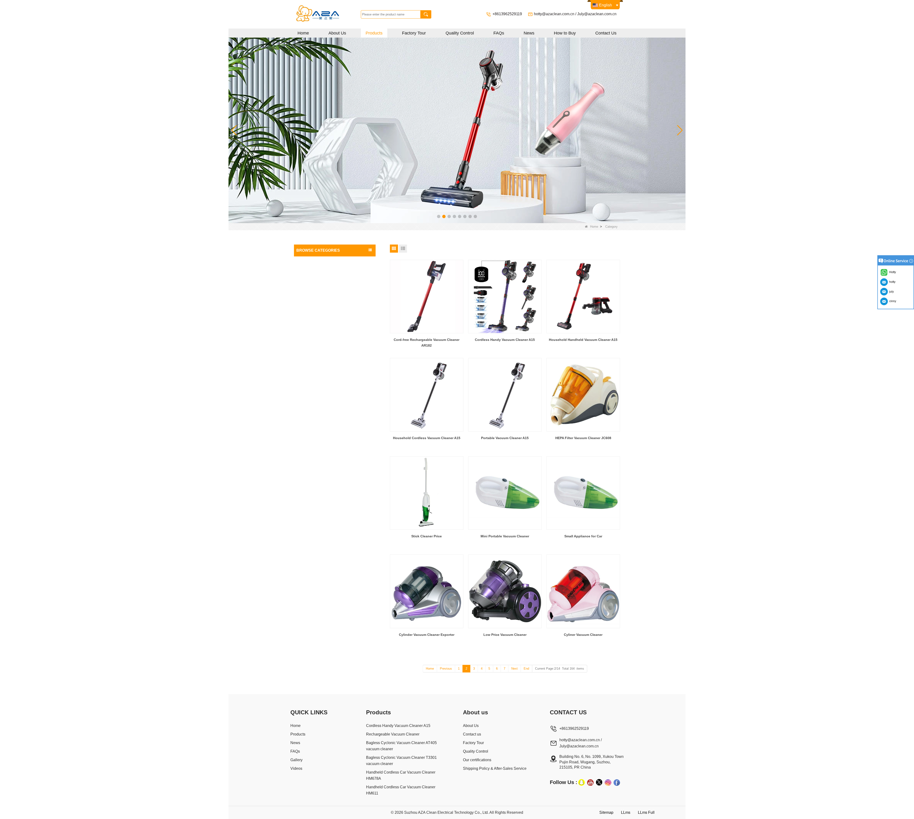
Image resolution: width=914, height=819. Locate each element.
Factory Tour (414, 33)
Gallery (296, 760)
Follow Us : (563, 782)
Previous (446, 668)
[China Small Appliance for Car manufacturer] (583, 493)
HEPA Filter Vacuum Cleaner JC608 (583, 438)
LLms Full (646, 812)
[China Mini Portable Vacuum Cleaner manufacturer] (504, 493)
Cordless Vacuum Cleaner (317, 261)
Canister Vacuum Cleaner (317, 299)
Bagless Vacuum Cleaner (316, 270)
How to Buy (565, 33)
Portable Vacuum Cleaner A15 (505, 438)
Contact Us (605, 33)
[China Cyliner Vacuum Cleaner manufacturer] (583, 591)
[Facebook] (616, 782)
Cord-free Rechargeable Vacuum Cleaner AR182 (426, 342)
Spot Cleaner (307, 327)
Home (303, 33)
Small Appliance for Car (583, 536)
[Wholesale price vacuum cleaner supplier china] (457, 130)
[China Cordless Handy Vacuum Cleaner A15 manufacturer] (504, 296)
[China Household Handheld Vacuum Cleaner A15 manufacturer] (583, 296)
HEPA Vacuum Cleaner (315, 308)
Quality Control (460, 33)
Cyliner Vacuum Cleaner (583, 635)
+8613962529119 (507, 14)
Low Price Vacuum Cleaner (505, 635)
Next (514, 668)
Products (374, 33)
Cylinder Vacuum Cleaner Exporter (426, 635)
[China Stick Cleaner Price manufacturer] (426, 493)
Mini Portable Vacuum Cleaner (505, 536)
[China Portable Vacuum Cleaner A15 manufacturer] (504, 394)
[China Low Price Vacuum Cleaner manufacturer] (504, 591)
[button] (438, 216)
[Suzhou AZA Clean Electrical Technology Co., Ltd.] (327, 14)
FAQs (498, 33)
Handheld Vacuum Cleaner (318, 318)
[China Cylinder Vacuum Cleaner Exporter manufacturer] (426, 591)
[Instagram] (607, 782)
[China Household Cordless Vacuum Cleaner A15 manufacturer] (426, 394)
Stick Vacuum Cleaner (314, 280)
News (529, 33)
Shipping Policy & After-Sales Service (495, 768)
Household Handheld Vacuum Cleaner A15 (583, 340)
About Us (337, 33)
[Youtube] (590, 782)
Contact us (472, 734)
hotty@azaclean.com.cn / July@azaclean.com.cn (575, 14)
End (526, 668)
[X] (599, 782)
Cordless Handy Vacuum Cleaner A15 (505, 340)
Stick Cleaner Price (426, 536)
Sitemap (606, 812)
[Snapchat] (581, 782)
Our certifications (477, 760)
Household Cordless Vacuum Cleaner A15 (426, 438)
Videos (296, 768)
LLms (625, 812)
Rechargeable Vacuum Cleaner (321, 289)
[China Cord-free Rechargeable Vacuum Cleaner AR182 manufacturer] (426, 296)
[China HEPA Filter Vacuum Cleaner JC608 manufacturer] (583, 394)
